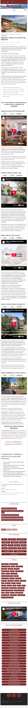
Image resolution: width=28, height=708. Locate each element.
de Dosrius (18, 276)
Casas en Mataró (14, 658)
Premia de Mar (13, 587)
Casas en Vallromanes (14, 679)
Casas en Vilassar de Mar (14, 684)
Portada (17, 33)
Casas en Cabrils (14, 645)
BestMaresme (6, 430)
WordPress (21, 701)
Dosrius (10, 545)
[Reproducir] (3, 619)
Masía (13, 583)
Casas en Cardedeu (14, 653)
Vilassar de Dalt (20, 551)
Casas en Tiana (14, 676)
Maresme (10, 44)
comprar (12, 578)
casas (4, 44)
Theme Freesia (16, 701)
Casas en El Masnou (14, 655)
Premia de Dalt (5, 587)
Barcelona (9, 219)
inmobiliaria (23, 580)
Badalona (14, 542)
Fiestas (16, 580)
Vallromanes (7, 551)
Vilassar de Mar (14, 554)
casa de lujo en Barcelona (17, 427)
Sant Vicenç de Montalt (19, 590)
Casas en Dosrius (14, 650)
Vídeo (19, 42)
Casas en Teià (14, 674)
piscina (19, 585)
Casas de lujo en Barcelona (7, 576)
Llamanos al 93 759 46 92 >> (14, 444)
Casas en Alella (14, 629)
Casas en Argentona (14, 637)
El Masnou (18, 578)
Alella (4, 539)
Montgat (5, 548)
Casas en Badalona (14, 640)
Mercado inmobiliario (10, 33)
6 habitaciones (5, 564)
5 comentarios (13, 42)
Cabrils (4, 545)
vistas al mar (13, 595)
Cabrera (23, 542)
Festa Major (10, 580)
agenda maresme (13, 564)
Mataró (23, 545)
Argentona (5, 542)
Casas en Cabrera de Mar (14, 642)
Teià (19, 548)
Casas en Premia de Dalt (13, 663)
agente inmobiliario (5, 566)
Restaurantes (21, 587)
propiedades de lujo (5, 433)
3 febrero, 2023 (5, 42)
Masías (2, 33)
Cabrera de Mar (5, 571)
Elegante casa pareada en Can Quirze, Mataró (12, 517)
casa (3, 573)
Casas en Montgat (14, 661)
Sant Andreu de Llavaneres (7, 590)
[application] (14, 614)
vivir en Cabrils (21, 595)
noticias (9, 585)
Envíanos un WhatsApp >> (14, 442)
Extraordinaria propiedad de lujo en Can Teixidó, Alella (12, 511)
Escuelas (4, 580)
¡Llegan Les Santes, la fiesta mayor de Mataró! (12, 520)
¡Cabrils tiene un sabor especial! (9, 508)
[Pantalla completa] (25, 619)
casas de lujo (14, 573)
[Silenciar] (23, 619)
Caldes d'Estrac (19, 571)
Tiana (9, 217)
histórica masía (14, 212)
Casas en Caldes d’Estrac (14, 648)
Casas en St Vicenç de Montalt (14, 671)
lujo (3, 583)
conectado (13, 484)
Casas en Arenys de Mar (14, 632)
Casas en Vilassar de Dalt (14, 681)
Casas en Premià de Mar (14, 666)
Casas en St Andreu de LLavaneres (14, 668)
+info (4, 114)
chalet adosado (5, 578)
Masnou (17, 545)
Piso (24, 585)
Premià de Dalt (12, 548)
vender (12, 592)
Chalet (6, 44)
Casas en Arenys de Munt (14, 635)
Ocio (14, 585)
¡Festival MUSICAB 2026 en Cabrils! (10, 515)
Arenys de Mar (21, 539)
